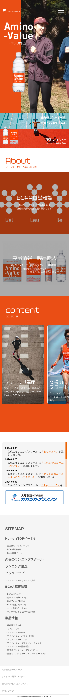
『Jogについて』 (50, 485)
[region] (34, 464)
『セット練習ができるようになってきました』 (36, 475)
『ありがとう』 (50, 451)
